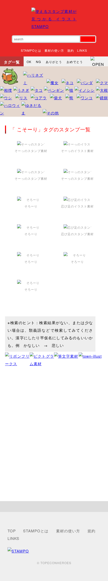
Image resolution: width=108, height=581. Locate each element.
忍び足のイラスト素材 (77, 206)
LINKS (82, 50)
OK (29, 61)
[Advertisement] (54, 434)
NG (38, 61)
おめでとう (75, 61)
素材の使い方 (54, 50)
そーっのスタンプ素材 (31, 150)
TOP (12, 530)
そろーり (30, 206)
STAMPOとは (31, 50)
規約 (70, 50)
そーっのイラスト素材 (77, 150)
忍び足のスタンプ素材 (77, 234)
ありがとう (54, 61)
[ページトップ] (54, 506)
